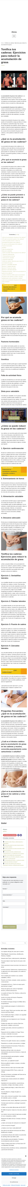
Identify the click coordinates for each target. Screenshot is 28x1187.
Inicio (2, 43)
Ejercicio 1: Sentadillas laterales (9, 264)
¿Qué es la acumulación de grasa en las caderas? (14, 237)
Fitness (3, 65)
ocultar (17, 234)
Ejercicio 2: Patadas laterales (9, 266)
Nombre (5, 888)
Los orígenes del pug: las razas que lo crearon (12, 951)
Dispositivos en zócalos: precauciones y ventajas (13, 1043)
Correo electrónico (7, 895)
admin (5, 831)
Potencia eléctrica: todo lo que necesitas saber (12, 1067)
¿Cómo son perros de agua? (8, 1125)
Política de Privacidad (15, 1185)
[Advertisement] (14, 15)
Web (4, 901)
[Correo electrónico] (21, 835)
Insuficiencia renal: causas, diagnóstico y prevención (14, 1100)
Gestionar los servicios (14, 1169)
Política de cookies (6, 1185)
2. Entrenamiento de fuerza (8, 256)
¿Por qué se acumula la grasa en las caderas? (13, 239)
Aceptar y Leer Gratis (14, 1173)
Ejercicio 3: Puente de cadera (9, 268)
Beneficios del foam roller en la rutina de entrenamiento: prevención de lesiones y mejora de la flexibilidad (13, 1052)
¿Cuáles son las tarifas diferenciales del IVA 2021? (13, 1107)
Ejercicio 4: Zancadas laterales (9, 269)
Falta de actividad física (7, 249)
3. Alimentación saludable (8, 257)
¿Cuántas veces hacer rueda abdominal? (11, 1128)
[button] (26, 1156)
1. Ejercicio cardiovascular (8, 254)
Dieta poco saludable (7, 251)
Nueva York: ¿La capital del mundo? (10, 1060)
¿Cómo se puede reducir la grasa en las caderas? (14, 252)
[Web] (18, 835)
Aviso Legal (23, 1185)
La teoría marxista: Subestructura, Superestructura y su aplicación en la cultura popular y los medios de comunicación (13, 853)
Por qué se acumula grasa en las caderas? (12, 244)
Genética (4, 247)
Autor (3, 283)
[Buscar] (25, 942)
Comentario (6, 907)
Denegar (14, 1177)
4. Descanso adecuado (7, 259)
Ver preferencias (14, 1182)
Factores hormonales (7, 245)
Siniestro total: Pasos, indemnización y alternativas (13, 958)
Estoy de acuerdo (14, 418)
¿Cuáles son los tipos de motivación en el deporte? (13, 1123)
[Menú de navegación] (14, 36)
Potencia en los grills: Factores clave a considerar (13, 1040)
